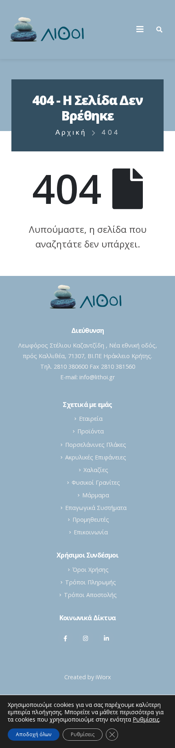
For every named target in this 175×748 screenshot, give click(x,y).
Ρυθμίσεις (82, 734)
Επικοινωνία (91, 532)
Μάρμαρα (95, 495)
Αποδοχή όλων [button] (33, 734)
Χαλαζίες (95, 470)
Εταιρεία (91, 418)
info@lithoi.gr (97, 377)
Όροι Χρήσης (90, 569)
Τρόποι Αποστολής (90, 595)
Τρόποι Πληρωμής (90, 582)
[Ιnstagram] (86, 638)
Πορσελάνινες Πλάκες (95, 444)
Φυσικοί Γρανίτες (96, 482)
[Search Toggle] (159, 29)
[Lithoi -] (49, 29)
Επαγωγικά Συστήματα (96, 508)
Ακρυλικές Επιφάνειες (95, 457)
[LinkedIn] (106, 638)
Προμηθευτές (90, 519)
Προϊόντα (90, 431)
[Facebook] (65, 638)
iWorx (103, 677)
